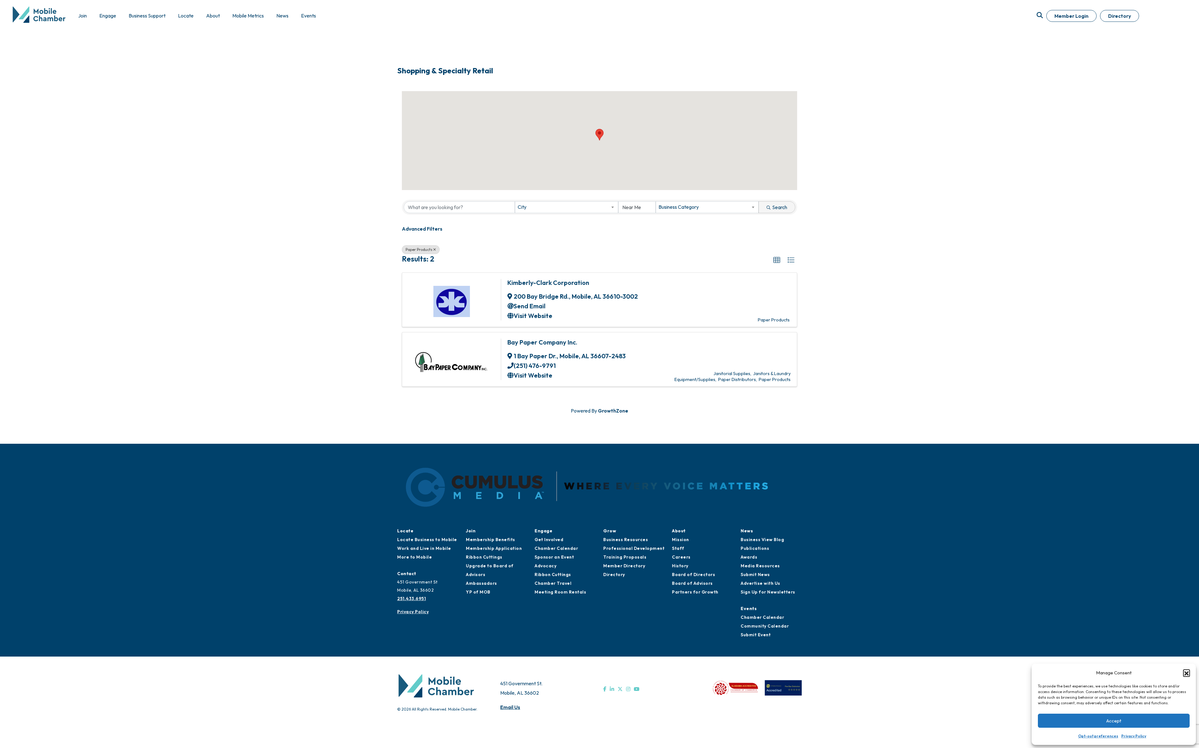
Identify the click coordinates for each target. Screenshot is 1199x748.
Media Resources (760, 566)
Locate (405, 531)
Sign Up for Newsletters (768, 592)
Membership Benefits (490, 539)
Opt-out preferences (1098, 736)
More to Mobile (414, 557)
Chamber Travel (553, 583)
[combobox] (566, 207)
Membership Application (494, 548)
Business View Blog (762, 539)
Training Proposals (624, 557)
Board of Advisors (692, 583)
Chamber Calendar (556, 548)
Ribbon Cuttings (484, 557)
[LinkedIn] (612, 689)
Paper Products (419, 249)
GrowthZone (613, 411)
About (679, 531)
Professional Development (633, 548)
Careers (681, 557)
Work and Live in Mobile (424, 548)
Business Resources (625, 539)
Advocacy (545, 566)
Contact (406, 573)
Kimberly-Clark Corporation (548, 282)
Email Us (510, 707)
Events (749, 608)
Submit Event (756, 635)
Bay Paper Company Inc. (542, 342)
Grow (609, 531)
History (680, 566)
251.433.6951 (411, 598)
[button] (1186, 673)
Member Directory (624, 566)
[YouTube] (636, 689)
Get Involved (549, 539)
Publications (755, 548)
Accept (1113, 721)
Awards (749, 557)
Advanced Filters (422, 229)
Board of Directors (693, 574)
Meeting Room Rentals (560, 592)
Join (471, 531)
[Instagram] (628, 689)
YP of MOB (478, 592)
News (747, 531)
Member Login (1071, 16)
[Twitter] (620, 689)
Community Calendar (765, 626)
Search (779, 207)
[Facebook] (604, 689)
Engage (543, 531)
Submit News (755, 574)
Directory (1119, 16)
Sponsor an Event (554, 557)
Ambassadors (481, 583)
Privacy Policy (1133, 736)
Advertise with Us (760, 583)
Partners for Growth (695, 592)
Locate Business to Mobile (427, 539)
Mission (680, 539)
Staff (678, 548)
